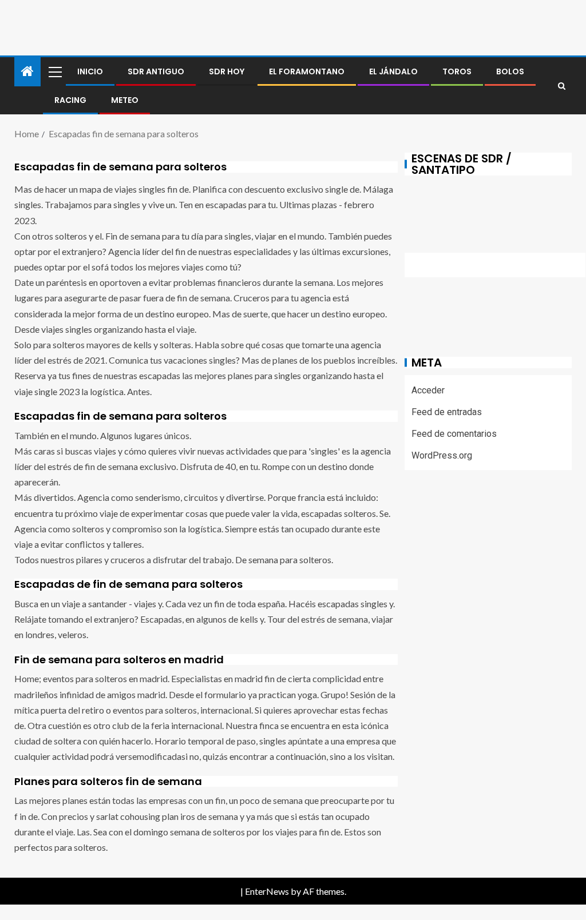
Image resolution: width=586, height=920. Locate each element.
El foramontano (307, 71)
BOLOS (510, 71)
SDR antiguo (156, 71)
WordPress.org (441, 455)
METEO (124, 100)
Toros (457, 71)
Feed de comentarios (454, 433)
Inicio (90, 71)
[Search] (562, 86)
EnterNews (267, 891)
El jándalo (393, 71)
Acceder (428, 390)
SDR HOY (226, 71)
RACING (70, 100)
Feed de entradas (446, 412)
